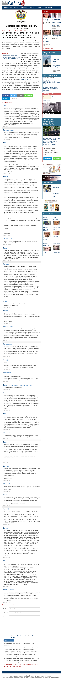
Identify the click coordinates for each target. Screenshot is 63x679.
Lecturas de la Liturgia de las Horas (56, 187)
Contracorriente (57, 243)
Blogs (16, 7)
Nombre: (5, 608)
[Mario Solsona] (47, 223)
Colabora (39, 7)
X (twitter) (27, 675)
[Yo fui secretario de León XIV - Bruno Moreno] (51, 169)
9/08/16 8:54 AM (5, 51)
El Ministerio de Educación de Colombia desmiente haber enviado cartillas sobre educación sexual (11, 57)
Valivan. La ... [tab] (54, 96)
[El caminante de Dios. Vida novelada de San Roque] (47, 61)
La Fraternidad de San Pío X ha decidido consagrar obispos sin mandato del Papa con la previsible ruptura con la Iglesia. (51, 141)
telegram (35, 675)
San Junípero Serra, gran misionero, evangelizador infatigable (50, 89)
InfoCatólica (6, 7)
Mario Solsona (45, 218)
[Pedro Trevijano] (56, 223)
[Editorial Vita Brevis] (51, 205)
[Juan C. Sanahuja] (47, 249)
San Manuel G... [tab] (46, 96)
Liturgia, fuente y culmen (45, 229)
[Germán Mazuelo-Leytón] (56, 247)
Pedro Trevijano (55, 218)
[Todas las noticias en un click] (51, 178)
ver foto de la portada (25, 79)
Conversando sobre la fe (56, 228)
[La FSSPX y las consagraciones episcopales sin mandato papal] (51, 131)
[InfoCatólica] (13, 2)
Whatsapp (29, 95)
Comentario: (5, 616)
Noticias (23, 7)
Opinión (31, 7)
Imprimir (15, 98)
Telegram (7, 98)
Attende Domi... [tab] (46, 100)
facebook (31, 675)
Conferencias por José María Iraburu (56, 195)
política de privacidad (21, 635)
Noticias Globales (46, 244)
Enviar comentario (8, 640)
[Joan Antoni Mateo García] (56, 233)
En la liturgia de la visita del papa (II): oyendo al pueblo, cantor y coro (56, 22)
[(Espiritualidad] (47, 187)
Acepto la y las (23, 636)
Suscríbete (48, 7)
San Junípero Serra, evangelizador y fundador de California (51, 82)
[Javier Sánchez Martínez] (47, 234)
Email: (6, 612)
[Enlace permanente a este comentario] (3, 106)
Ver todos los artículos (48, 48)
